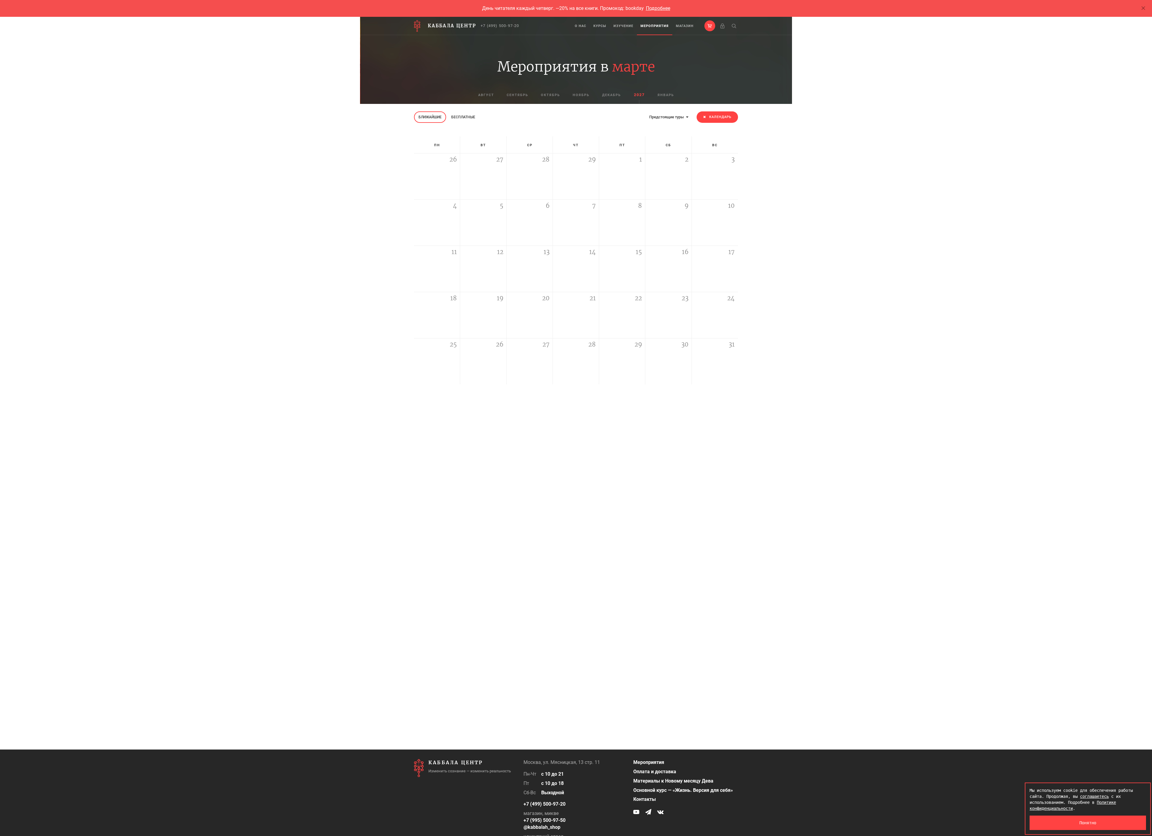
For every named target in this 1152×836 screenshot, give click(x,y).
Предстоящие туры (667, 117)
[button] (709, 25)
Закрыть (1143, 8)
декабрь (611, 95)
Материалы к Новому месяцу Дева (673, 781)
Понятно (1087, 822)
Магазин (685, 26)
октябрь (550, 95)
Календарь (720, 117)
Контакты (644, 799)
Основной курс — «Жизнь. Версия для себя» (683, 790)
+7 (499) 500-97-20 (500, 25)
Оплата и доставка (654, 771)
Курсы (599, 26)
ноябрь (581, 95)
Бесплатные (463, 117)
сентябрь (517, 95)
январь (666, 95)
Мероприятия (654, 26)
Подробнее (658, 8)
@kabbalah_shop (542, 827)
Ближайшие (430, 117)
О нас (580, 26)
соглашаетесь (1094, 796)
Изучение (623, 26)
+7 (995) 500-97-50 (545, 820)
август (486, 95)
